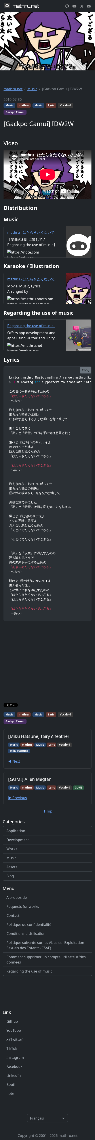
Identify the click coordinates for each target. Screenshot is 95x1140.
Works (11, 848)
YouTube (13, 1030)
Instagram (15, 1057)
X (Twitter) (14, 1039)
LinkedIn (13, 1075)
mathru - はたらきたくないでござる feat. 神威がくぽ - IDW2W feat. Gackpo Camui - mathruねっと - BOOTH (31, 287)
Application (15, 830)
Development (17, 839)
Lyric (51, 105)
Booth (11, 1084)
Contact (12, 915)
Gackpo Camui (15, 112)
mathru (24, 105)
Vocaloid (65, 105)
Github (12, 1021)
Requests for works (22, 906)
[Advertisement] (47, 662)
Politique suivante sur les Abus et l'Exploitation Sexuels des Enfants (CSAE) (45, 945)
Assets (11, 866)
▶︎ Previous (17, 797)
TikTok (11, 1048)
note (10, 1093)
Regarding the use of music (29, 971)
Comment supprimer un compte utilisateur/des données (46, 959)
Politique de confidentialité (28, 924)
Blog (10, 875)
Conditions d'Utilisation (26, 933)
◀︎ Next (14, 761)
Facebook (14, 1066)
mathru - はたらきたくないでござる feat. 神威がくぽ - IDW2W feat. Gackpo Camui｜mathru (32, 240)
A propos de (16, 897)
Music (32, 88)
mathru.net (13, 88)
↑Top (47, 811)
